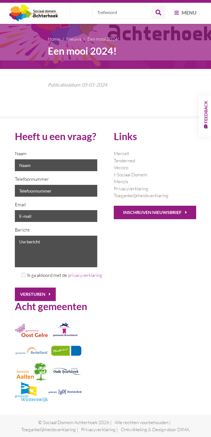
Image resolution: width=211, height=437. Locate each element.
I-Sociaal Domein (130, 174)
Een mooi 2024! (103, 39)
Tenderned (124, 160)
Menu (188, 13)
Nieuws (73, 39)
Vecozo (121, 167)
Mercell (121, 153)
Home (54, 39)
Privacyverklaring (131, 188)
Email (20, 204)
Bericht (22, 230)
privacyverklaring (85, 275)
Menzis (121, 181)
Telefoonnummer (32, 179)
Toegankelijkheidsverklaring (141, 195)
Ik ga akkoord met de (62, 275)
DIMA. (183, 429)
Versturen (33, 294)
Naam (21, 153)
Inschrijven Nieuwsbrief (152, 212)
